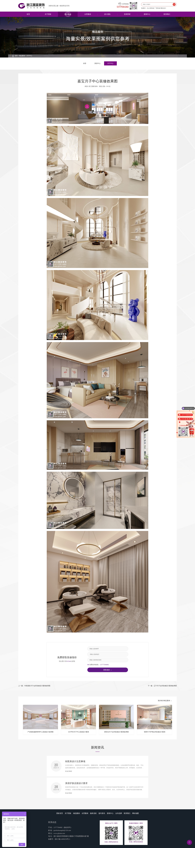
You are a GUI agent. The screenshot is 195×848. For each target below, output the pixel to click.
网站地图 (135, 813)
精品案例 (68, 14)
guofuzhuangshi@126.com (62, 830)
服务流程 (93, 813)
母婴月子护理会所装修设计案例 (154, 732)
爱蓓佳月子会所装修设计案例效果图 (116, 732)
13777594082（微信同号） (63, 827)
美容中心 (97, 63)
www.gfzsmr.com (59, 833)
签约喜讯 (102, 813)
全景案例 (87, 14)
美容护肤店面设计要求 (76, 783)
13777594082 (123, 7)
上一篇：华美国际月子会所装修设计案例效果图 (34, 686)
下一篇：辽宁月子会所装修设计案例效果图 (162, 686)
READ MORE (68, 771)
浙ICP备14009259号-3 (62, 839)
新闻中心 (147, 14)
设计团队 (107, 14)
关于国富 (48, 14)
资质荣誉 (127, 14)
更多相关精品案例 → (165, 700)
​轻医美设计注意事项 (75, 761)
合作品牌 (118, 813)
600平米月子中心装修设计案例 (78, 732)
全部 (84, 63)
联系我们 (167, 14)
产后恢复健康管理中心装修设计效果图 (40, 732)
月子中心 (29, 55)
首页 (28, 14)
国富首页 (59, 813)
